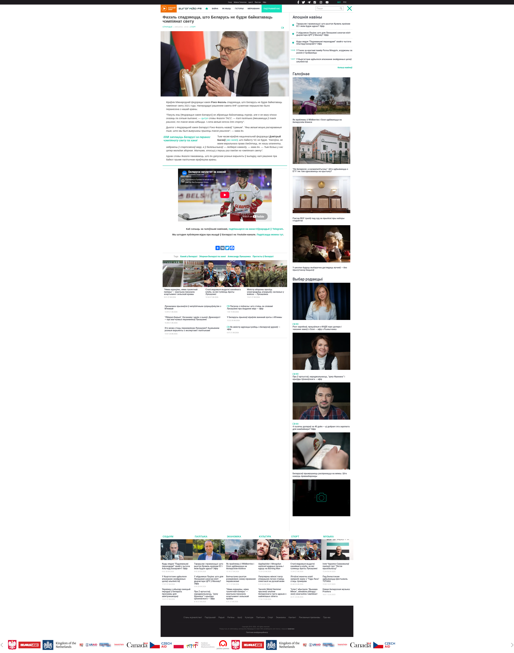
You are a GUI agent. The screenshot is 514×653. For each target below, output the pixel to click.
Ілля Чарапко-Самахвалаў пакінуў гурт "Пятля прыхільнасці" (336, 566)
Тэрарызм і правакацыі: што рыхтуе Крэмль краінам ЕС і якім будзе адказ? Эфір (323, 24)
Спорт (193, 27)
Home (206, 8)
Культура (265, 536)
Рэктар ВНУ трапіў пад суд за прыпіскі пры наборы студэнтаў (319, 219)
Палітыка (201, 536)
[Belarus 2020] (19, 645)
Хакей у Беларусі (188, 256)
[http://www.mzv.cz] (108, 645)
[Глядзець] (282, 28)
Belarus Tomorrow (240, 2)
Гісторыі (239, 8)
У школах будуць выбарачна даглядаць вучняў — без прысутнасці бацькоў (320, 268)
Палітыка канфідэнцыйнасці (257, 632)
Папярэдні (2, 645)
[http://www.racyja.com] (71, 645)
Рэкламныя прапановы (309, 617)
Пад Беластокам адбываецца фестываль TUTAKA (335, 578)
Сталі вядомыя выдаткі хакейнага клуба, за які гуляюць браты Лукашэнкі (223, 291)
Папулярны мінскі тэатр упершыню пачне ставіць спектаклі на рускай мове (271, 578)
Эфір (264, 2)
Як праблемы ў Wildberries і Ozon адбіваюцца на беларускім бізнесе (317, 120)
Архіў (239, 617)
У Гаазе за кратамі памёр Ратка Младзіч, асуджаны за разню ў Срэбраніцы (324, 51)
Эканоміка (234, 536)
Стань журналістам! (193, 617)
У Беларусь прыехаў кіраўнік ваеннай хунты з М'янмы (254, 317)
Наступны (512, 645)
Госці (230, 2)
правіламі (291, 629)
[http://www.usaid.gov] (81, 645)
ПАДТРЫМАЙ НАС (272, 8)
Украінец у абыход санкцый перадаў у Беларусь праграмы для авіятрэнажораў (176, 593)
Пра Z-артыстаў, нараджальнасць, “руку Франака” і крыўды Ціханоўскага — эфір (319, 377)
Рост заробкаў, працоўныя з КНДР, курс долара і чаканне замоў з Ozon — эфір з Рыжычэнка (317, 328)
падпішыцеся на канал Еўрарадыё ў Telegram (256, 229)
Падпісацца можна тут (270, 234)
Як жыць (226, 8)
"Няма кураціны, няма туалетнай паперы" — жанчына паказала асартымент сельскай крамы (180, 291)
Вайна (215, 8)
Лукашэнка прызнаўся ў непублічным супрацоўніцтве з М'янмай (193, 307)
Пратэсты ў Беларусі (263, 256)
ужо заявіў (232, 140)
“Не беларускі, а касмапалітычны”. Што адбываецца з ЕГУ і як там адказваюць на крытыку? (320, 170)
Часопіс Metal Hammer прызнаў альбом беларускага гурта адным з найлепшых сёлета (272, 593)
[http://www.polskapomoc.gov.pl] (212, 645)
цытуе (204, 118)
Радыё (221, 617)
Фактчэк (258, 2)
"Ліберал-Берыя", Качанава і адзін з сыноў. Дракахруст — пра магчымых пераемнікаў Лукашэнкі (192, 318)
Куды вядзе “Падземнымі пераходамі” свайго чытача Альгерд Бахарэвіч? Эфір (323, 42)
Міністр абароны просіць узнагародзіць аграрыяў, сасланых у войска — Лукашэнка (265, 291)
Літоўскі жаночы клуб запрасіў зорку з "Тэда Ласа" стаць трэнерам (304, 578)
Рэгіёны (231, 617)
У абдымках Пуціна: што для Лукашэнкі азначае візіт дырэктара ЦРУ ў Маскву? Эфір (323, 33)
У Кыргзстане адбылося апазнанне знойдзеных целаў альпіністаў (324, 60)
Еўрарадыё (167, 27)
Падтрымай (210, 617)
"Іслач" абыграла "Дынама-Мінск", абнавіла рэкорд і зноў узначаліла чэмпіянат (304, 591)
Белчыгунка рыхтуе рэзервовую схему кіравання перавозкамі (241, 578)
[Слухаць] (297, 324)
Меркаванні (254, 8)
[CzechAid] (150, 645)
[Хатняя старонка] (190, 8)
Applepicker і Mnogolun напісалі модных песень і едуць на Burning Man (271, 566)
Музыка (328, 536)
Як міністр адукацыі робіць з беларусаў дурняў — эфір (253, 328)
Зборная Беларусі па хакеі (212, 256)
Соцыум (168, 536)
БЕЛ (339, 2)
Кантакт (292, 617)
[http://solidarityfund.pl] (189, 645)
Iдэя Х (250, 2)
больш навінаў (345, 67)
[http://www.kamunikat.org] (95, 645)
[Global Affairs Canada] (126, 645)
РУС (345, 2)
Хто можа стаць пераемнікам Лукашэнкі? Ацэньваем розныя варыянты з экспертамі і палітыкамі (192, 329)
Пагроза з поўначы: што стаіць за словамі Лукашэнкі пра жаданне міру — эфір (250, 307)
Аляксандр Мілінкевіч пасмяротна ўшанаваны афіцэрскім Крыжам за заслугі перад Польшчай (320, 520)
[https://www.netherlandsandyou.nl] (49, 645)
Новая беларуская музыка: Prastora (336, 590)
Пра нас (326, 617)
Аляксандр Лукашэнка (239, 256)
